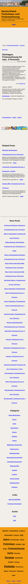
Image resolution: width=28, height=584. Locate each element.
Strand (19, 117)
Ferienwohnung (6, 117)
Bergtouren (20, 571)
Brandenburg (14, 428)
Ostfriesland (19, 558)
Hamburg (14, 436)
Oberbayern (12, 571)
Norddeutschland (14, 453)
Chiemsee (16, 535)
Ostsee (14, 117)
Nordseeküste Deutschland (14, 457)
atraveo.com (22, 83)
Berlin (14, 423)
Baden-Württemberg (14, 415)
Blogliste (19, 581)
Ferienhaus (9, 544)
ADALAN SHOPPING (14, 499)
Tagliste (13, 581)
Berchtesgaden (14, 539)
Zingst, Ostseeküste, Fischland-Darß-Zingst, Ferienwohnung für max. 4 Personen (14, 293)
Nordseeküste (13, 531)
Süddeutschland (14, 483)
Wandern (5, 531)
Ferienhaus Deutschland (14, 503)
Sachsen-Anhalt (14, 478)
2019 (14, 516)
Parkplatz (9, 566)
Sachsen (14, 474)
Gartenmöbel (8, 535)
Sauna (22, 539)
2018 (14, 520)
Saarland (14, 470)
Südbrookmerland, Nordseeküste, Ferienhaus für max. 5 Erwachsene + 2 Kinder (15, 246)
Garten (10, 553)
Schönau (16, 562)
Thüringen (14, 487)
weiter (15, 162)
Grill (21, 535)
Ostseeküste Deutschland (13, 45)
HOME (14, 24)
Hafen (13, 575)
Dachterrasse (19, 566)
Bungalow (17, 553)
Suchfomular (6, 96)
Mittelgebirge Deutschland (14, 445)
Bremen (14, 432)
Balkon (6, 539)
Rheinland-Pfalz (14, 466)
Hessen (14, 440)
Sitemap (8, 581)
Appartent (22, 530)
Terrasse (9, 557)
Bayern (14, 419)
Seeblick (10, 562)
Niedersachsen (14, 449)
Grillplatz (18, 544)
